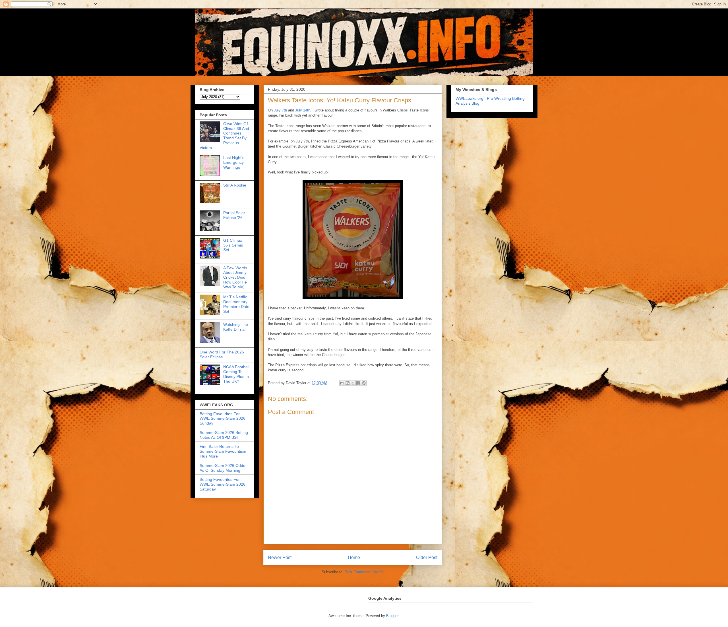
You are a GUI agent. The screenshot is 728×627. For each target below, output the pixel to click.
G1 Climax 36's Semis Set (233, 245)
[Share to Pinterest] (364, 383)
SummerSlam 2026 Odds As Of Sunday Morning (222, 468)
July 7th (280, 110)
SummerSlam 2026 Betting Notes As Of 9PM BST (224, 435)
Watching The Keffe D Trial (235, 327)
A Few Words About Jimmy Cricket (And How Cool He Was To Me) (235, 277)
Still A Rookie (234, 185)
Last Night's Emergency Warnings (233, 162)
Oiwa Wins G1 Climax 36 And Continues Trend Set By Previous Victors (224, 135)
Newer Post (279, 557)
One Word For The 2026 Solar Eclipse (222, 354)
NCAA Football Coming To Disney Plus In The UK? (236, 374)
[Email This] (342, 383)
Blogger (392, 616)
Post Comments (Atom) (364, 572)
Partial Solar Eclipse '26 (234, 215)
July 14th (302, 110)
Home (354, 557)
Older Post (426, 557)
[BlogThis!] (347, 383)
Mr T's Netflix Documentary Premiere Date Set (236, 304)
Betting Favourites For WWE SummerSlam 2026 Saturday (222, 484)
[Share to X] (353, 383)
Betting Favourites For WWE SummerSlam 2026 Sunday (222, 418)
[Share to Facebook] (358, 383)
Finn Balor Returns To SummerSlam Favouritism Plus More (223, 451)
